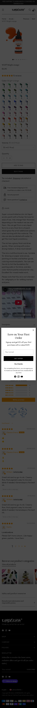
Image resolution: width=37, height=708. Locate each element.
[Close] (33, 330)
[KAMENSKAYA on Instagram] (18, 377)
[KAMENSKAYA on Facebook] (15, 377)
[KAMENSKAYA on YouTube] (22, 377)
